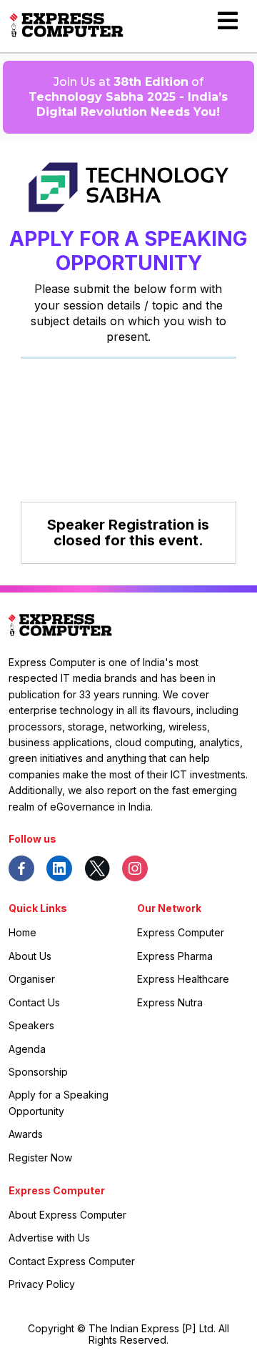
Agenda (27, 1049)
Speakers (31, 1025)
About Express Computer (67, 1215)
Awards (26, 1134)
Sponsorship (38, 1072)
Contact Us (34, 1002)
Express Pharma (175, 956)
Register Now (40, 1157)
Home (22, 932)
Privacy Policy (42, 1284)
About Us (30, 956)
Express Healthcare (183, 979)
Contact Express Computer (72, 1261)
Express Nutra (170, 1002)
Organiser (32, 979)
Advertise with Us (49, 1237)
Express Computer (180, 932)
